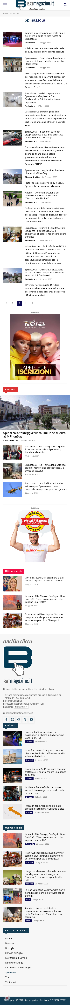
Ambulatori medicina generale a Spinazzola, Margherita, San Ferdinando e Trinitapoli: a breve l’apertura (43, 98)
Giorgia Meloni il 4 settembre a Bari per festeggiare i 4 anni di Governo (44, 579)
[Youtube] (31, 720)
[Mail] (19, 720)
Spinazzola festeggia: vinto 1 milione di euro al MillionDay (44, 172)
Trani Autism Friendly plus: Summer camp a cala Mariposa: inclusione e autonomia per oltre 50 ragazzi (44, 617)
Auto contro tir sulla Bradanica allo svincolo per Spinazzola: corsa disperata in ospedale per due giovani (46, 486)
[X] (25, 720)
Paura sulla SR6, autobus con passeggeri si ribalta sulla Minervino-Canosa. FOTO (45, 734)
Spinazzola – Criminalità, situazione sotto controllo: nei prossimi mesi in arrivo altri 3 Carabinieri (44, 272)
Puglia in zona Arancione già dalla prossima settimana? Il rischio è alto (44, 807)
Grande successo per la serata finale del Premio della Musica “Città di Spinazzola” (45, 35)
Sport (28, 899)
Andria (28, 921)
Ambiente (30, 844)
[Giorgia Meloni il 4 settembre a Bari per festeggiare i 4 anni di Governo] (12, 583)
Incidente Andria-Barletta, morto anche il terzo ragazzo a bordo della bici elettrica (44, 790)
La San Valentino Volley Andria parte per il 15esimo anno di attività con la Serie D (45, 892)
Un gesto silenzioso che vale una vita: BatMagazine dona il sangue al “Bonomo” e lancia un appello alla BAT (45, 876)
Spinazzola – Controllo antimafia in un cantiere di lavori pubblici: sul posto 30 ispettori (45, 61)
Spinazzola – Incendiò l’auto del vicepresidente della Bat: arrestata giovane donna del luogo (44, 134)
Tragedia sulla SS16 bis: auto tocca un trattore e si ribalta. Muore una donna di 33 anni (45, 771)
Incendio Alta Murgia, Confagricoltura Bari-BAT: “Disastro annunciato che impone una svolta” (45, 599)
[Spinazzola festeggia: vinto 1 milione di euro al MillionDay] (35, 412)
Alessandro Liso (10, 440)
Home (5, 13)
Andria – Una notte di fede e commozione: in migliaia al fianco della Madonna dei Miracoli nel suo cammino (44, 912)
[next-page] (32, 303)
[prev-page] (6, 303)
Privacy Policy (21, 707)
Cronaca (29, 742)
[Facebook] (6, 720)
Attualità (29, 760)
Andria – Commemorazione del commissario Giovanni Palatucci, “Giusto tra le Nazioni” (42, 195)
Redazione (30, 42)
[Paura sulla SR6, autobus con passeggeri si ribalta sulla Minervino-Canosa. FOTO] (12, 738)
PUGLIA (29, 812)
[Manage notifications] (7, 997)
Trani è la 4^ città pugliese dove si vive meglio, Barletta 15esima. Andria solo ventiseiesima (45, 753)
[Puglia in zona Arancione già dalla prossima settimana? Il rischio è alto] (12, 812)
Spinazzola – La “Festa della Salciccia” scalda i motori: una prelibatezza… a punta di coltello (46, 467)
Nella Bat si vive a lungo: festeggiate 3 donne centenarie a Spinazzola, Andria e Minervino (45, 449)
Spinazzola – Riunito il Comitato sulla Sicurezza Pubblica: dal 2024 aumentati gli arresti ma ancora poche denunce (46, 232)
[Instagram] (12, 720)
